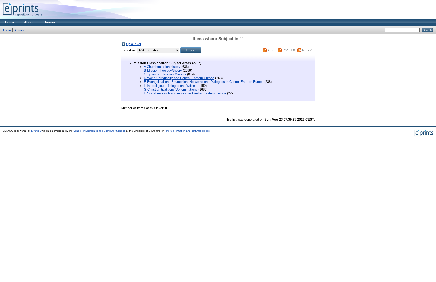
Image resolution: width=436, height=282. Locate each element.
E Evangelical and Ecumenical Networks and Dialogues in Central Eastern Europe (203, 82)
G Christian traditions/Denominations (170, 89)
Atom (271, 50)
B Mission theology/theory (163, 70)
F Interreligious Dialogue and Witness (171, 86)
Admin (19, 30)
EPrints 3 (36, 130)
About (29, 22)
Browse (49, 22)
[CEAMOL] (22, 17)
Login (7, 30)
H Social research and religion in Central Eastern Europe (185, 93)
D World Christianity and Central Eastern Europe (179, 78)
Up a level (133, 44)
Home (9, 22)
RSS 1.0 (289, 50)
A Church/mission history (162, 67)
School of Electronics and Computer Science (99, 130)
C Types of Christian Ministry (165, 74)
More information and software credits (188, 130)
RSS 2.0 (308, 50)
